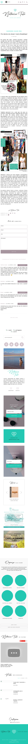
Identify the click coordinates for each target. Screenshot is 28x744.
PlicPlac (17, 742)
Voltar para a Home (14, 317)
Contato (18, 390)
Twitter (10, 213)
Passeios (20, 618)
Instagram (18, 2)
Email (14, 213)
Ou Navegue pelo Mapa (14, 465)
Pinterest (22, 2)
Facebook (24, 2)
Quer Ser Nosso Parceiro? (14, 627)
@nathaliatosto (15, 722)
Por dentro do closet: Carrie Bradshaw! (14, 34)
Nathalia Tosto (14, 210)
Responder (22, 281)
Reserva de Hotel (7, 587)
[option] (14, 494)
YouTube (20, 2)
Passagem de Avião (7, 618)
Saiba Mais (11, 390)
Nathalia (3, 281)
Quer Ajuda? (14, 624)
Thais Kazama (16, 741)
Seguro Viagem (21, 587)
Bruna (2, 292)
